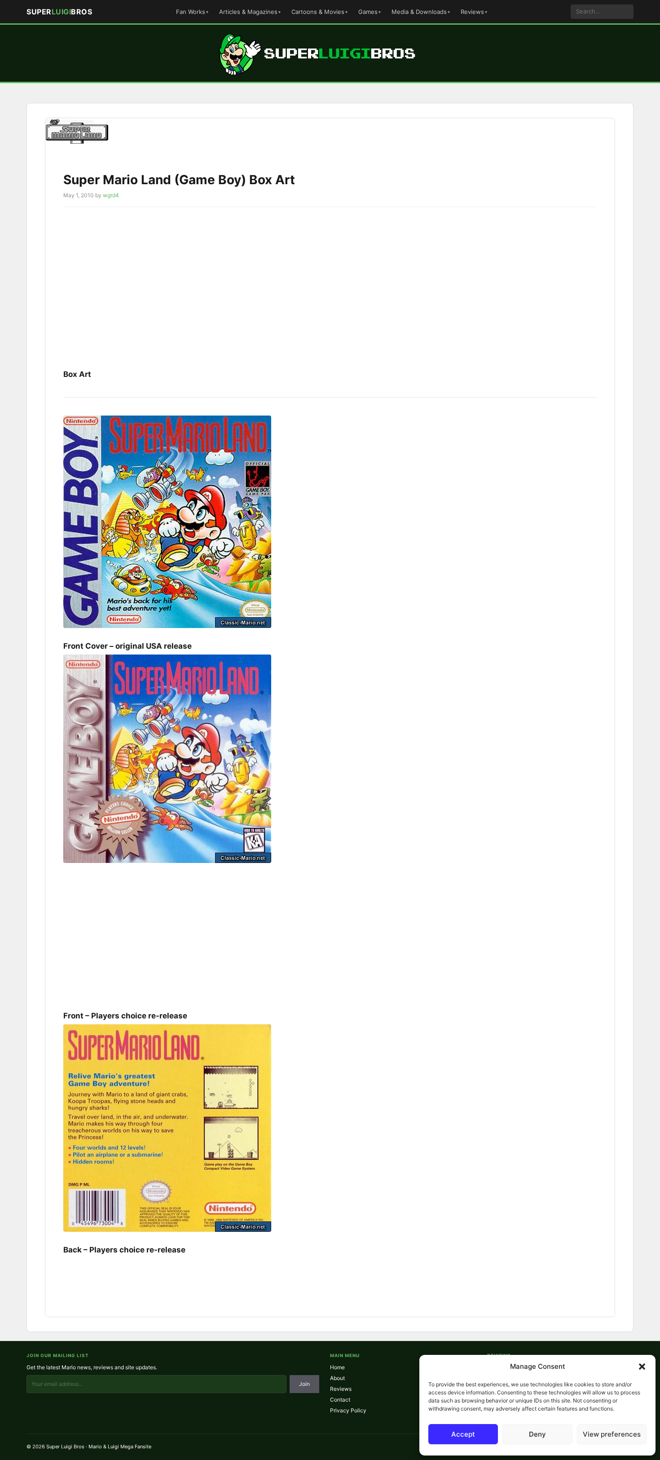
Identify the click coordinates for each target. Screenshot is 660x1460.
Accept (463, 1434)
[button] (642, 1366)
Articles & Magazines (248, 11)
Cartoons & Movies (317, 11)
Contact (340, 1399)
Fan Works (190, 11)
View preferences (612, 1434)
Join (304, 1383)
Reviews (472, 11)
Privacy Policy (348, 1410)
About (337, 1378)
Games (368, 11)
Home (337, 1367)
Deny (537, 1434)
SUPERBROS (59, 11)
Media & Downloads (419, 11)
